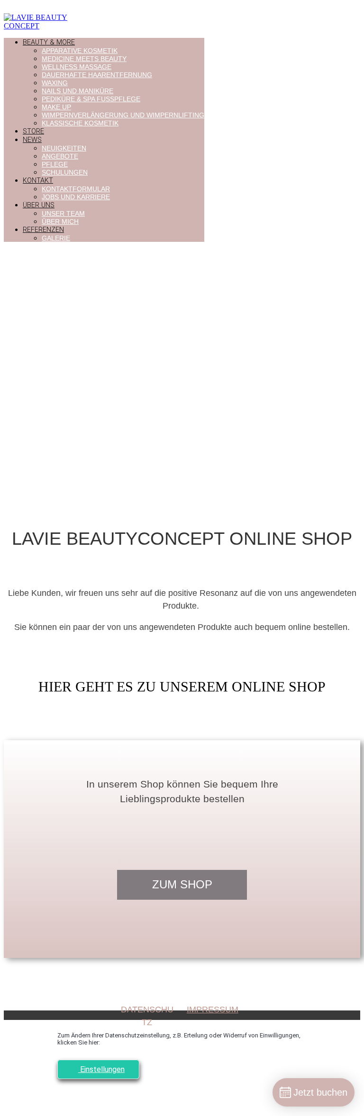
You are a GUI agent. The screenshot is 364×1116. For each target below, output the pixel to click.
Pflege (55, 164)
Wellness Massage (76, 67)
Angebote (60, 156)
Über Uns (39, 205)
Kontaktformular (76, 189)
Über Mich (60, 221)
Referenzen (43, 230)
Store (33, 131)
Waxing (55, 83)
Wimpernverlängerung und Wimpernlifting (123, 115)
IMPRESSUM (212, 1009)
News (32, 140)
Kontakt (38, 181)
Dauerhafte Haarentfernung (97, 75)
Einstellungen (101, 1069)
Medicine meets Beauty (84, 58)
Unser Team (63, 213)
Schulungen (65, 172)
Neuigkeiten (64, 148)
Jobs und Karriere (76, 197)
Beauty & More (49, 42)
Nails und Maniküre (77, 91)
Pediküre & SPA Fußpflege (91, 99)
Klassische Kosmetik (80, 123)
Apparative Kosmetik (80, 50)
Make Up (56, 107)
